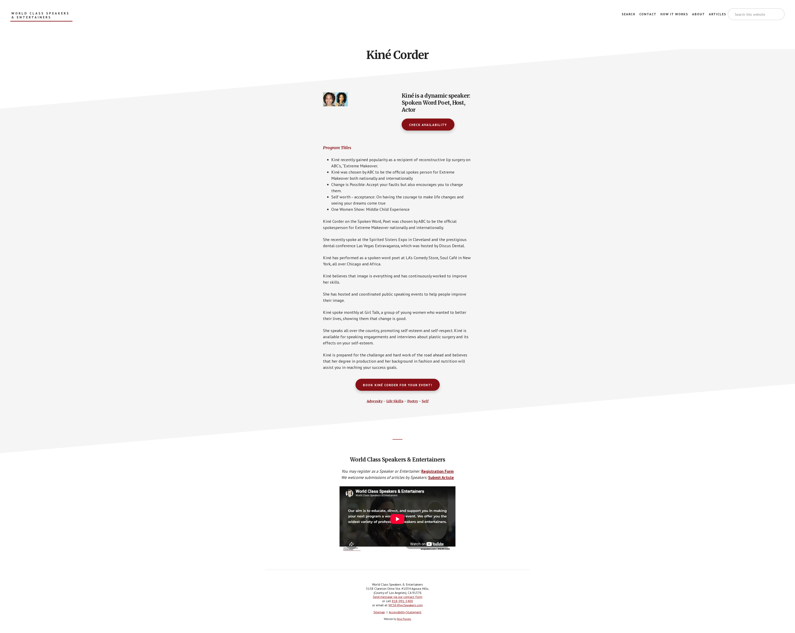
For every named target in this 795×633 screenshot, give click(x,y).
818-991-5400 (402, 601)
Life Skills (395, 401)
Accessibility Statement (405, 612)
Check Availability (428, 125)
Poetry (412, 401)
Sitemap (379, 612)
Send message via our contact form (397, 597)
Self (425, 401)
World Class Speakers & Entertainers (40, 15)
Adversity (375, 401)
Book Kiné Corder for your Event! (397, 385)
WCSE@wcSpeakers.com (405, 605)
